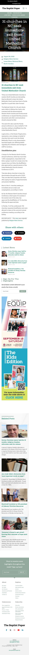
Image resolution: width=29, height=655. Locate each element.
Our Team (4, 587)
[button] (26, 8)
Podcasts (17, 596)
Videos (16, 598)
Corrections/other (6, 611)
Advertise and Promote (7, 591)
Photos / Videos (5, 609)
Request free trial (19, 619)
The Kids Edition (17, 13)
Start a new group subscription (19, 614)
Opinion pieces (18, 591)
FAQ (16, 646)
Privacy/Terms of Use (6, 646)
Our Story (4, 585)
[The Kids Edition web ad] (14, 374)
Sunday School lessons (20, 592)
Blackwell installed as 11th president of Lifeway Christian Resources (16, 270)
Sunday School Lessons (18, 15)
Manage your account (20, 618)
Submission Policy (6, 613)
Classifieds (15, 17)
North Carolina (9, 64)
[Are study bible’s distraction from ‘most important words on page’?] (4, 262)
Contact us (4, 594)
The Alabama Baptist (12, 1)
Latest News (7, 15)
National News (17, 61)
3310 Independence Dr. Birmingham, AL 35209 (14, 642)
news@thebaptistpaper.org (14, 650)
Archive (17, 589)
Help (13, 646)
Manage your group (19, 616)
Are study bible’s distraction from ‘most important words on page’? (17, 261)
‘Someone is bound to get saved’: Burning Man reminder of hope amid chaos (14, 534)
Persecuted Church (19, 594)
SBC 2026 (9, 13)
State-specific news (19, 587)
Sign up (23, 291)
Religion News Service (11, 59)
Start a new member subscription (19, 611)
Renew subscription (19, 607)
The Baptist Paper (16, 3)
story (16, 218)
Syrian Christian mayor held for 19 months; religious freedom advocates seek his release (17, 253)
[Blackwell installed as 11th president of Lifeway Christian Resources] (4, 271)
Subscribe (17, 605)
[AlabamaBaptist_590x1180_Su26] (14, 322)
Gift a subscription (19, 609)
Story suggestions (6, 605)
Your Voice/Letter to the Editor (7, 608)
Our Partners (4, 589)
